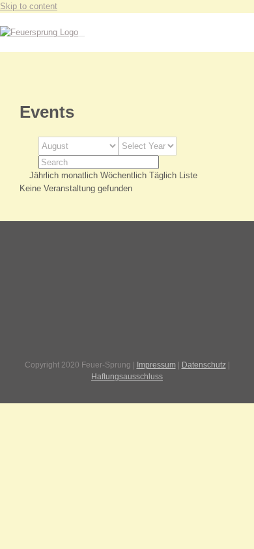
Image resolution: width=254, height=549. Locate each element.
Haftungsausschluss (127, 376)
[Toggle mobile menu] (81, 32)
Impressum (156, 364)
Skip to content (28, 6)
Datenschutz (204, 364)
